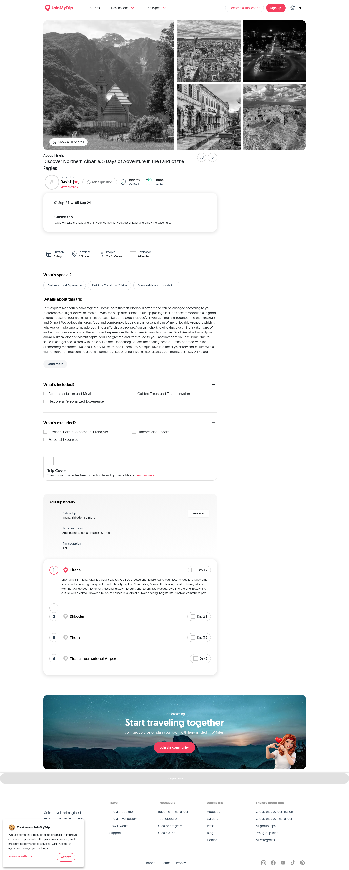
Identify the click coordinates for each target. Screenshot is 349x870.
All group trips (266, 826)
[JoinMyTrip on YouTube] (283, 862)
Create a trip (167, 833)
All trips (95, 8)
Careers (212, 819)
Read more (55, 364)
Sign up (275, 8)
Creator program (170, 826)
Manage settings (20, 856)
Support (115, 833)
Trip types (153, 8)
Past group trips (267, 833)
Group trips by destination (274, 812)
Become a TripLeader (244, 8)
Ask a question (102, 182)
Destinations (119, 8)
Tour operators (168, 819)
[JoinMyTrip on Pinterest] (302, 862)
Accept (66, 857)
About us (213, 812)
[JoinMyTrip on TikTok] (292, 862)
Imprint (151, 863)
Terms (166, 863)
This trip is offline (174, 778)
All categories (265, 840)
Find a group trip (121, 812)
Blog (210, 833)
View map (198, 513)
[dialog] (43, 843)
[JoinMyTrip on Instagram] (263, 862)
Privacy (181, 863)
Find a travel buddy (123, 819)
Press (210, 826)
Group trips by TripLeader (274, 819)
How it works (118, 826)
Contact (212, 840)
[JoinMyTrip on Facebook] (273, 862)
